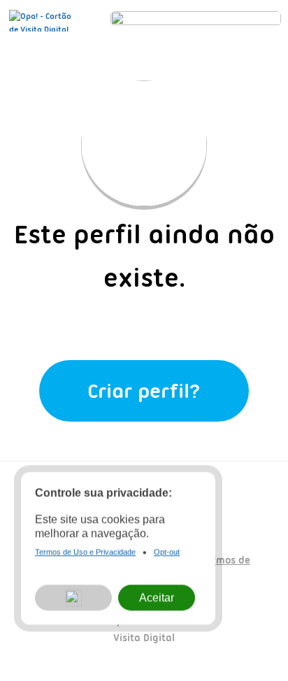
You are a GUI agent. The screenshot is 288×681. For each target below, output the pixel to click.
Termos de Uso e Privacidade (85, 553)
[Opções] (73, 599)
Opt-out (167, 553)
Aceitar (156, 599)
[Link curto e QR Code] (41, 642)
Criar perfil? (144, 391)
